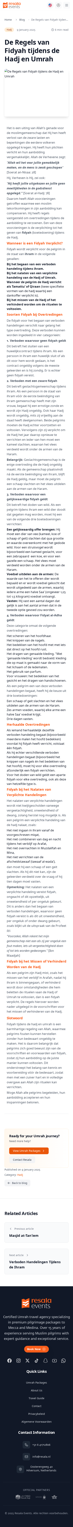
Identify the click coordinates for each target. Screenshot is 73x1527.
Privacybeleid (36, 1414)
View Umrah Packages (26, 1151)
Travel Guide (36, 1398)
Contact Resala (22, 1159)
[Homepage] (12, 5)
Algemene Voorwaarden (37, 1421)
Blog (22, 19)
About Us (36, 1390)
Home (8, 19)
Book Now (34, 1349)
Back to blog (19, 1183)
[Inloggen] (58, 5)
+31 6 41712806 (41, 1444)
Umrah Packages (36, 1382)
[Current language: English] (50, 5)
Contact (36, 1406)
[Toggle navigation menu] (66, 5)
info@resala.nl (41, 1456)
